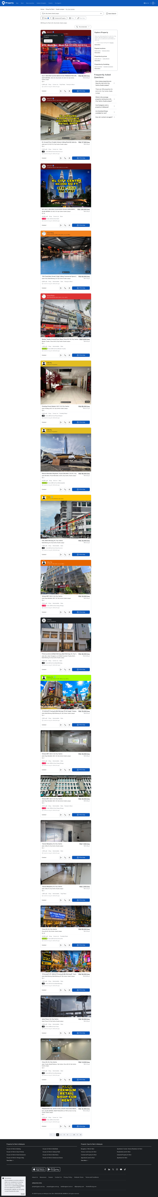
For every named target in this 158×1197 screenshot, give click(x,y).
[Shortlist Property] (88, 38)
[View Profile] (55, 33)
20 (74, 1134)
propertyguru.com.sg (53, 1186)
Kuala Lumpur (60, 9)
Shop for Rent (50, 9)
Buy (17, 3)
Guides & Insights (41, 3)
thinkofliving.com (91, 1186)
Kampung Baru (106, 50)
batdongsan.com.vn (67, 1186)
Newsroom (43, 1177)
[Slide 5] (68, 71)
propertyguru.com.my (38, 1186)
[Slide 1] (63, 71)
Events (51, 3)
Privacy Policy (68, 1177)
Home (42, 9)
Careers (50, 1177)
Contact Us (58, 1177)
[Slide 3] (64, 402)
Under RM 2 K (98, 58)
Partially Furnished (108, 66)
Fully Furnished (98, 66)
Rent (22, 3)
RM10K (111, 42)
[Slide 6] (68, 402)
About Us (35, 1177)
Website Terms (78, 1177)
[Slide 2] (64, 71)
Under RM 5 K (106, 58)
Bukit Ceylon (98, 50)
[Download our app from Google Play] (53, 1169)
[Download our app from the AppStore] (39, 1169)
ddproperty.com (79, 1186)
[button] (62, 35)
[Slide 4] (65, 402)
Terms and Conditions (92, 1177)
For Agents (58, 3)
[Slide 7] (69, 649)
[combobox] (72, 13)
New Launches (30, 3)
